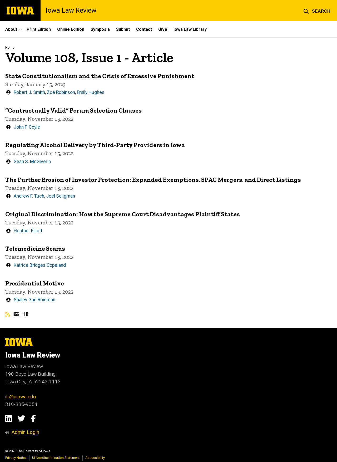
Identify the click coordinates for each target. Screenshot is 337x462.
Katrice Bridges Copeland (40, 265)
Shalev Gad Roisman (34, 299)
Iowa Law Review (71, 10)
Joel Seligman (60, 196)
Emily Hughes (91, 92)
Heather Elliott (28, 230)
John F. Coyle (27, 127)
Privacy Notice (16, 458)
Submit (123, 29)
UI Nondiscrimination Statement (56, 458)
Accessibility (95, 458)
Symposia (100, 29)
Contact (144, 29)
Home (9, 47)
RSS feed (19, 313)
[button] (317, 10)
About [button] (11, 29)
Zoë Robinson (61, 92)
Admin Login (25, 432)
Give (162, 29)
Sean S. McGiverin (32, 161)
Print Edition (39, 29)
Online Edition (70, 29)
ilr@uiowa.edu (20, 397)
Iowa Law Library (190, 29)
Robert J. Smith (29, 92)
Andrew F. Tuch (29, 196)
